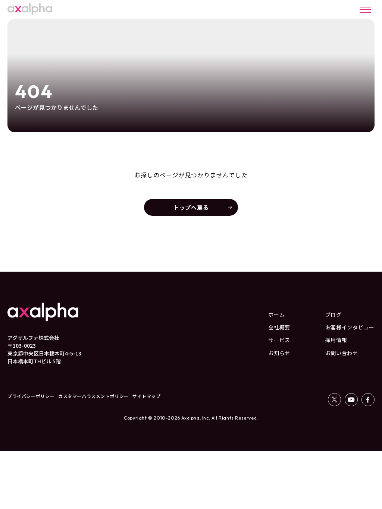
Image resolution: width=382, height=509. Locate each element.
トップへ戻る (191, 207)
